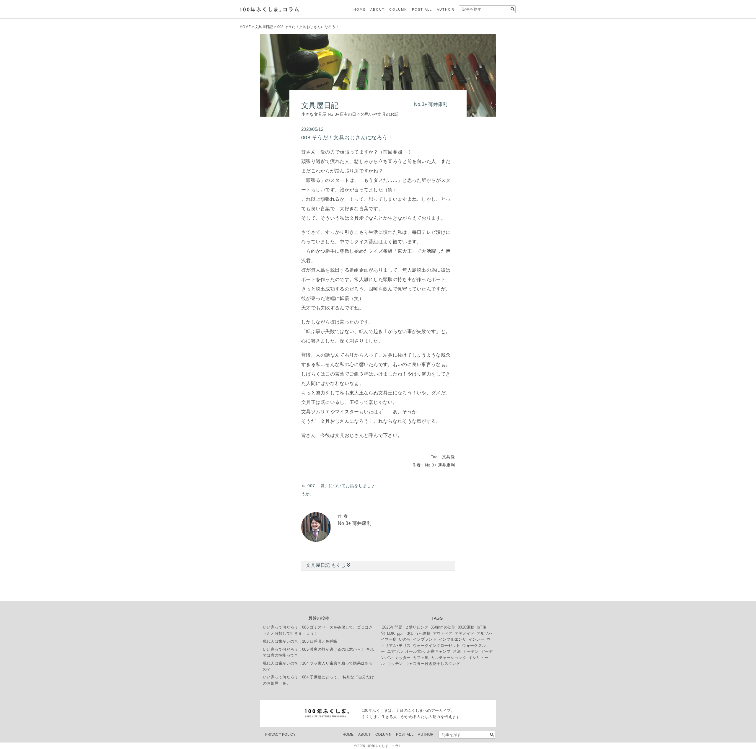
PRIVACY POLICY (280, 734)
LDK (391, 633)
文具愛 (448, 456)
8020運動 (466, 627)
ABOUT (377, 9)
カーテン (471, 651)
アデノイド (465, 633)
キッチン (395, 663)
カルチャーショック (448, 657)
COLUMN (398, 9)
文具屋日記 (264, 27)
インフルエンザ (452, 639)
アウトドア (443, 633)
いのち (405, 639)
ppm (401, 633)
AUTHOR (445, 9)
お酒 (457, 651)
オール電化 (415, 651)
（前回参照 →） (395, 151)
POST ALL (422, 9)
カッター (403, 657)
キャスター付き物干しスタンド (432, 663)
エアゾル (395, 651)
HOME (359, 9)
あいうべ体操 (419, 633)
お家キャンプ (439, 651)
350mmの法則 (443, 627)
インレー (476, 639)
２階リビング (416, 627)
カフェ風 (420, 657)
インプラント (424, 639)
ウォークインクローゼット (436, 645)
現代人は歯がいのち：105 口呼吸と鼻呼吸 (300, 641)
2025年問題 (392, 627)
